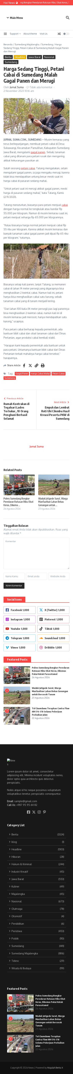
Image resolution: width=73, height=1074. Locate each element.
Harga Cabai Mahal (40, 373)
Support (14, 33)
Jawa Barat (34, 57)
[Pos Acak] (59, 33)
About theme (30, 33)
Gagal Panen (22, 373)
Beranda (8, 44)
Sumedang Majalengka (27, 44)
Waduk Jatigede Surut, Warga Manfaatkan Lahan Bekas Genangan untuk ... (53, 501)
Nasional (49, 57)
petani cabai (28, 168)
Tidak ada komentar (41, 87)
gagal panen (38, 152)
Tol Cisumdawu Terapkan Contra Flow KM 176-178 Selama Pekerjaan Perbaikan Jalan (50, 711)
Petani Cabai (58, 373)
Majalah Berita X (55, 1067)
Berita (8, 57)
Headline (20, 57)
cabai (65, 204)
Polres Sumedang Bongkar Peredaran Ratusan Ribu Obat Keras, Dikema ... (18, 501)
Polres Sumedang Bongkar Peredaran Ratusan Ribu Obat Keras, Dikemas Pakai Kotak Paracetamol (50, 670)
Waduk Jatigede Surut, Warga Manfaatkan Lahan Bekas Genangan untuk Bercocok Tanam (50, 691)
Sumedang (47, 44)
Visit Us (43, 33)
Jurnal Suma (17, 87)
